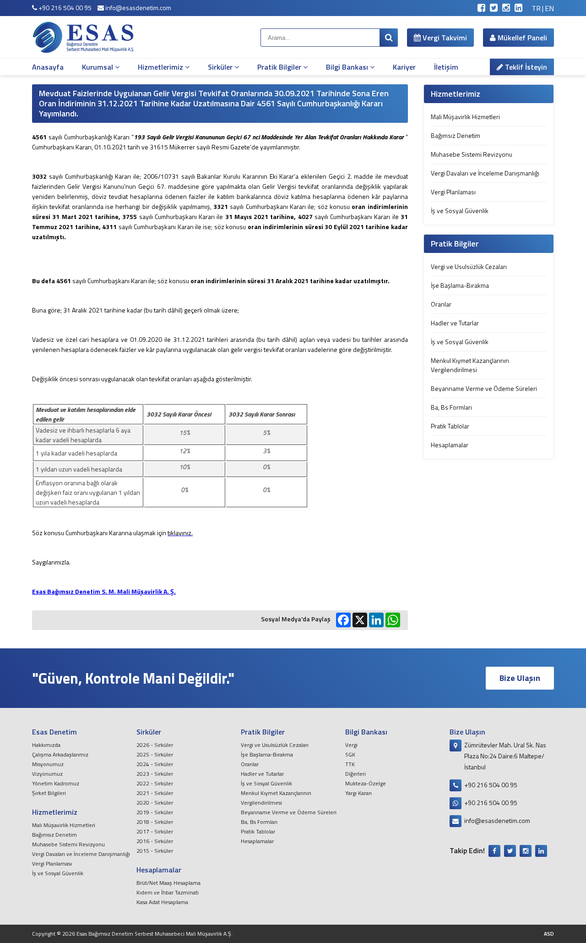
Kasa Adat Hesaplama (162, 902)
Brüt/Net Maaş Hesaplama (168, 882)
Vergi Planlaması (453, 192)
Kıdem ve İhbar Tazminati (167, 892)
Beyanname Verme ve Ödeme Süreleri (484, 388)
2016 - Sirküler (154, 841)
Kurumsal (98, 66)
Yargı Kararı (358, 793)
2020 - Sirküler (154, 802)
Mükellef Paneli (521, 37)
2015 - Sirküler (154, 850)
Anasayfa (48, 66)
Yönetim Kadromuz (55, 783)
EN (549, 8)
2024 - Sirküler (154, 764)
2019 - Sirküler (154, 812)
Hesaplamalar (449, 445)
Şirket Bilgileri (49, 793)
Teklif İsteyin (525, 66)
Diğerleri (355, 773)
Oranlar (441, 304)
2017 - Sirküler (154, 831)
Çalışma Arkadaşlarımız (60, 754)
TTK (350, 764)
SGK (350, 754)
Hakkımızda (46, 744)
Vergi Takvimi (444, 37)
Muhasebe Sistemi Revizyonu (471, 154)
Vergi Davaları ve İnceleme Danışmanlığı (485, 173)
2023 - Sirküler (154, 773)
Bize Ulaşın (519, 678)
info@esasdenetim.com (137, 7)
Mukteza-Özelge (365, 783)
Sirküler (221, 66)
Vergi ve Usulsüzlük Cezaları (469, 266)
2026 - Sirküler (154, 744)
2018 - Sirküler (154, 821)
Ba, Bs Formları (451, 407)
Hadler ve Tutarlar (455, 323)
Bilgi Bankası (348, 66)
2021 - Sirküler (154, 793)
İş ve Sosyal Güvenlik (459, 210)
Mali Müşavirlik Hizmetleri (465, 116)
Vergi (351, 744)
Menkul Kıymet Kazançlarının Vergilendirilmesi (470, 365)
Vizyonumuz (47, 773)
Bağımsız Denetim (455, 135)
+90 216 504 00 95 (64, 7)
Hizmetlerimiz (161, 66)
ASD (549, 933)
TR (536, 8)
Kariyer (404, 66)
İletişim (446, 66)
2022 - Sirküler (154, 783)
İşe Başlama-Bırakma (460, 285)
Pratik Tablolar (450, 426)
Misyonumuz (48, 764)
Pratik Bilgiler (280, 66)
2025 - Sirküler (154, 754)
